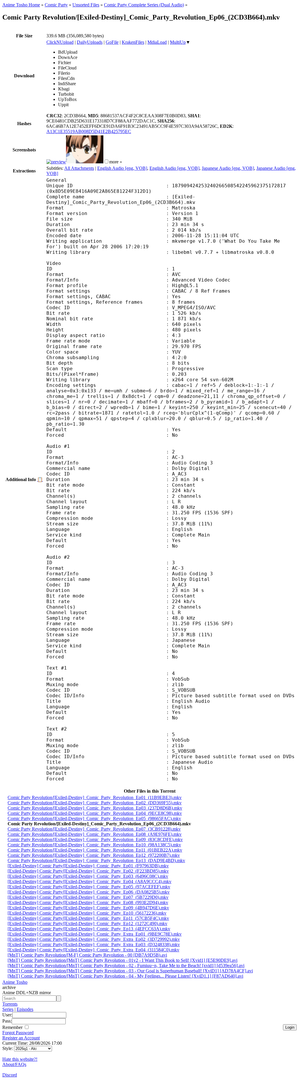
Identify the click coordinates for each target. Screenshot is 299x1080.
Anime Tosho (14, 982)
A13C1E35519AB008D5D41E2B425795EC (88, 131)
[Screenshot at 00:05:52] (84, 161)
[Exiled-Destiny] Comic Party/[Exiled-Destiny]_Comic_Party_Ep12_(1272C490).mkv (87, 923)
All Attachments (79, 168)
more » (115, 161)
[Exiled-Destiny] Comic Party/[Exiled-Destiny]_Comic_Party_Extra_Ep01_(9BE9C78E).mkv (95, 934)
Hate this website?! (19, 1059)
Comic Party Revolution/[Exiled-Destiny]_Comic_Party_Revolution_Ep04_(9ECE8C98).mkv (95, 813)
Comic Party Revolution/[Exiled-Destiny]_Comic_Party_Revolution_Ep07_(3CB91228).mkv (94, 828)
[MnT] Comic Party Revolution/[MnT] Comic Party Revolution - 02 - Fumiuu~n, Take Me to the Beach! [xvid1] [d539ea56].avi (126, 965)
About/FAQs (14, 1064)
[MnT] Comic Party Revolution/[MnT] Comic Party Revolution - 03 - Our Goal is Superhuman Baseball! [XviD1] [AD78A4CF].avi (130, 970)
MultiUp (178, 42)
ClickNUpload (60, 42)
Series (7, 1009)
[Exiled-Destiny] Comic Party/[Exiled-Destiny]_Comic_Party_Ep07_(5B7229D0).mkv (88, 897)
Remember (13, 1027)
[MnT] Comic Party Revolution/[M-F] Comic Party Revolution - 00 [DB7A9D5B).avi (87, 955)
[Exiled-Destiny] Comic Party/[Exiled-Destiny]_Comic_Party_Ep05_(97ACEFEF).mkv (89, 886)
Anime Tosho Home (21, 4)
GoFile (112, 42)
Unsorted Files (85, 4)
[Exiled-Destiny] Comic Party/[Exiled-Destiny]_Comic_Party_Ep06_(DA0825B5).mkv (89, 891)
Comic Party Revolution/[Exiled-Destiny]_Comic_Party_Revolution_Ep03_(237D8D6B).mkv (95, 807)
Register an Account (21, 1037)
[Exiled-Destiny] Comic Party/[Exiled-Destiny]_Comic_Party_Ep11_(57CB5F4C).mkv (88, 918)
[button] (106, 161)
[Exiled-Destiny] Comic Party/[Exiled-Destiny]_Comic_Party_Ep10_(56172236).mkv (87, 913)
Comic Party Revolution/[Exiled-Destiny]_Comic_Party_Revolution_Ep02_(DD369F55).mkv (95, 802)
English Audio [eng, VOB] (122, 168)
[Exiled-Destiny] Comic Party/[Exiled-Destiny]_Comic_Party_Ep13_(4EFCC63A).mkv (89, 928)
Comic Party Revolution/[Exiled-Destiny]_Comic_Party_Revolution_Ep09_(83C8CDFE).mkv (95, 839)
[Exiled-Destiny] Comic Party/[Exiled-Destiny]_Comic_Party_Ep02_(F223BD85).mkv (88, 870)
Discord (9, 1074)
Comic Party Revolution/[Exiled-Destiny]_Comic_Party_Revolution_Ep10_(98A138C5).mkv (94, 844)
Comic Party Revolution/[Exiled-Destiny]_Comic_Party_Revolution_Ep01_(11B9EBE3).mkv (95, 797)
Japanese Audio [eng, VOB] (228, 168)
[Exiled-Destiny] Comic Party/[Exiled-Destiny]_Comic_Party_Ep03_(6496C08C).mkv (88, 876)
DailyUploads (89, 42)
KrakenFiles (133, 42)
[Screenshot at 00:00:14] (56, 161)
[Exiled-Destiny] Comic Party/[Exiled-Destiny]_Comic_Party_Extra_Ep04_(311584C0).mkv (93, 949)
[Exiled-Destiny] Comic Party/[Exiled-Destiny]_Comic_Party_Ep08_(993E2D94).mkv (88, 902)
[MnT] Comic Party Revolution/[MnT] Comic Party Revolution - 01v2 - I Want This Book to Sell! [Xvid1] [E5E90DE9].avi (122, 960)
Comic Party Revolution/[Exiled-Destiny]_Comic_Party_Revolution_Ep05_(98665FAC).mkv (94, 818)
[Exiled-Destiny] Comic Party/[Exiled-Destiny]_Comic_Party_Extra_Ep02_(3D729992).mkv (94, 939)
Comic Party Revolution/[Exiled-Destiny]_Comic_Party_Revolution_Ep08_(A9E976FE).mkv (95, 834)
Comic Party (56, 4)
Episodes (25, 1009)
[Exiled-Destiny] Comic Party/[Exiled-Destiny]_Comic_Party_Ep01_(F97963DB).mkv (88, 865)
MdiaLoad (157, 42)
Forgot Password (18, 1032)
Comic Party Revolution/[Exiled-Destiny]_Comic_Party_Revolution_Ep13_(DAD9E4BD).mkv (96, 860)
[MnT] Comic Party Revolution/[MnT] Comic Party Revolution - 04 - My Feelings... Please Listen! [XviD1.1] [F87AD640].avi (125, 976)
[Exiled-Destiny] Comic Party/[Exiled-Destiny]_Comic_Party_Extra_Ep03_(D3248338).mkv (94, 944)
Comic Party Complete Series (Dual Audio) (144, 4)
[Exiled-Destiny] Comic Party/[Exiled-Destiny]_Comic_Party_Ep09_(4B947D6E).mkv (88, 907)
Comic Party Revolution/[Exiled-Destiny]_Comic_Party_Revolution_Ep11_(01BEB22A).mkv (95, 849)
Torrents (10, 1004)
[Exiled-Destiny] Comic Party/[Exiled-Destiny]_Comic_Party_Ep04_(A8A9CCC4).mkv (89, 881)
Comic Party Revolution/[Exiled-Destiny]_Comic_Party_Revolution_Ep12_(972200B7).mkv (94, 855)
